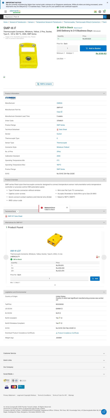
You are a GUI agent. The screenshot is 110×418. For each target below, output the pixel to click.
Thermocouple (62, 143)
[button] (5, 11)
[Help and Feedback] (104, 412)
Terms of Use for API (60, 395)
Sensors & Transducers (18, 22)
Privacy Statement (9, 395)
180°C (59, 165)
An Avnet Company (9, 407)
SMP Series (61, 125)
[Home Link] (19, 11)
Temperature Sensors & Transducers (49, 22)
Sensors (31, 22)
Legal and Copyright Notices (26, 395)
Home (5, 22)
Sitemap (71, 395)
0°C (58, 160)
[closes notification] (107, 2)
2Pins (59, 151)
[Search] (105, 17)
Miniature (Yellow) (63, 147)
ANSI (58, 156)
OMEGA (59, 103)
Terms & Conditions (44, 395)
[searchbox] (53, 17)
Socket (59, 134)
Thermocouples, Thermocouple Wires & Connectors (82, 22)
